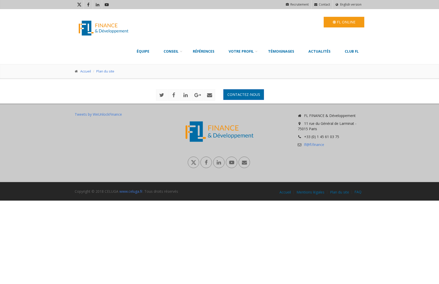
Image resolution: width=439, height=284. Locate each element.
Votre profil (241, 51)
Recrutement (299, 4)
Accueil (85, 71)
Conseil (171, 51)
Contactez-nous (243, 94)
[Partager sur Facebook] (173, 95)
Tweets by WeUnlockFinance (98, 114)
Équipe (143, 51)
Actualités (319, 51)
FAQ (358, 192)
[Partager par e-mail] (209, 95)
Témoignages (281, 51)
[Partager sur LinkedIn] (185, 95)
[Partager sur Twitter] (161, 95)
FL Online (345, 22)
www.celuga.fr (131, 191)
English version (350, 4)
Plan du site (105, 71)
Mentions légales (310, 192)
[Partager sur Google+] (197, 95)
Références (203, 51)
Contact (324, 4)
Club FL (352, 51)
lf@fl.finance (314, 144)
